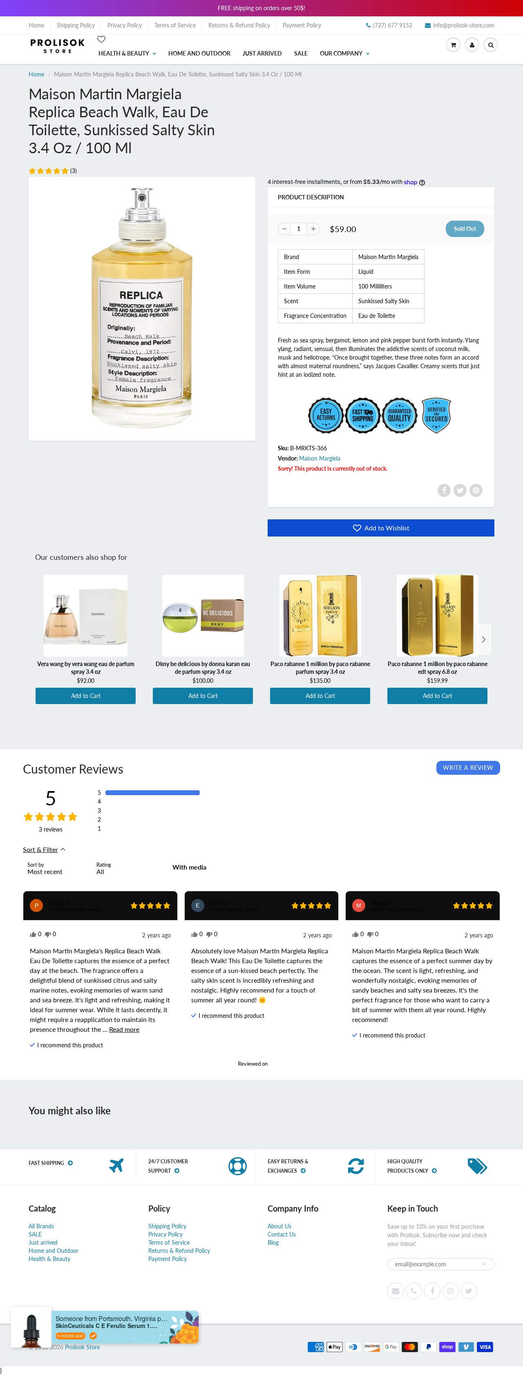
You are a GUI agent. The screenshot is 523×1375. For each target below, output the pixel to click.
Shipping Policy (76, 25)
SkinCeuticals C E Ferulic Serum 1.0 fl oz (107, 1325)
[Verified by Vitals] (93, 1335)
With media (189, 867)
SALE (301, 53)
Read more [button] (124, 1029)
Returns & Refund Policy (239, 25)
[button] (52, 171)
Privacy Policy (124, 25)
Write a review (468, 767)
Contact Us (282, 1234)
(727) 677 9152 (392, 25)
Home (36, 25)
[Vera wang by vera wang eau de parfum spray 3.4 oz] (86, 616)
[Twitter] (460, 490)
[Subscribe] (484, 1263)
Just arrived (262, 53)
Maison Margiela (319, 458)
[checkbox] (192, 867)
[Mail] (395, 1291)
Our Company (341, 53)
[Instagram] (451, 1291)
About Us (279, 1226)
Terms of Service (175, 25)
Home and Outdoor (199, 53)
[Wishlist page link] (101, 39)
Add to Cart (86, 695)
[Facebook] (444, 490)
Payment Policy (302, 25)
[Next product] (484, 639)
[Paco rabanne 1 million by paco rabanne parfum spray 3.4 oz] (320, 616)
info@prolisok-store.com (463, 25)
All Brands (41, 1226)
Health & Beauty (123, 53)
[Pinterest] (476, 490)
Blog (273, 1242)
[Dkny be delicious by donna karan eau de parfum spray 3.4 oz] (203, 616)
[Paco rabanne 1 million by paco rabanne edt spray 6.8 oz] (437, 616)
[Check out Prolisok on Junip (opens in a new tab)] (277, 1063)
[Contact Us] (414, 1291)
